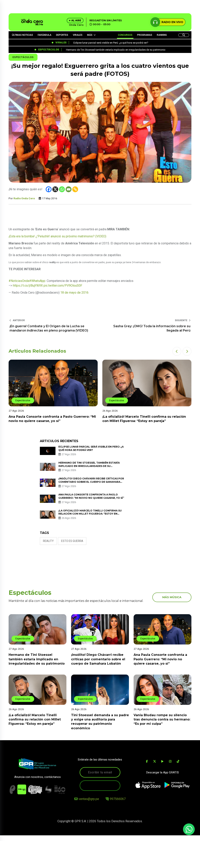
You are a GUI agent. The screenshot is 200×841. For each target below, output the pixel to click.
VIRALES (77, 35)
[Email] (68, 189)
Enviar (100, 785)
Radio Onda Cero (24, 198)
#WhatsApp (37, 281)
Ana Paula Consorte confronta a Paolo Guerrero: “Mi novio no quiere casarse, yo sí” (160, 659)
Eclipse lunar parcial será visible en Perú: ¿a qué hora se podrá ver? (91, 448)
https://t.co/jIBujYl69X (28, 285)
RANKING (162, 35)
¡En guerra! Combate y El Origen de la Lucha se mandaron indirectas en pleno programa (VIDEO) (49, 328)
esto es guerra (72, 540)
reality (48, 540)
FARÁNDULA (44, 35)
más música (171, 597)
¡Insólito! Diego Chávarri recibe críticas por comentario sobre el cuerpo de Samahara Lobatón (91, 482)
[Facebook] (49, 189)
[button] (176, 351)
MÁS (89, 35)
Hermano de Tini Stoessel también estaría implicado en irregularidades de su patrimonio (89, 466)
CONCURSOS (125, 35)
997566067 (118, 799)
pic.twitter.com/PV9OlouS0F (63, 285)
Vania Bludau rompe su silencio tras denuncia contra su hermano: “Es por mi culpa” (162, 719)
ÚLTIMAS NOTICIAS (22, 35)
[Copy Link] (75, 189)
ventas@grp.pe (89, 799)
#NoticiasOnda (19, 281)
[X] (55, 189)
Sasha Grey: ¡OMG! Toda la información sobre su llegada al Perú (151, 328)
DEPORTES (62, 35)
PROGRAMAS (144, 35)
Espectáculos (23, 57)
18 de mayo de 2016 (74, 292)
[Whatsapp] (62, 189)
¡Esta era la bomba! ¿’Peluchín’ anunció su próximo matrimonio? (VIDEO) (57, 236)
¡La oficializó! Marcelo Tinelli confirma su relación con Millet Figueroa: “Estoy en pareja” (90, 514)
